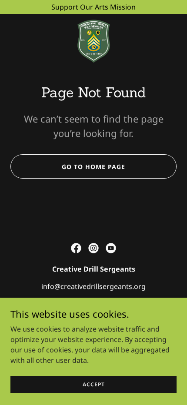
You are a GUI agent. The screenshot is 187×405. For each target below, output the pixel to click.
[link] (94, 40)
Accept (94, 384)
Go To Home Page (93, 167)
